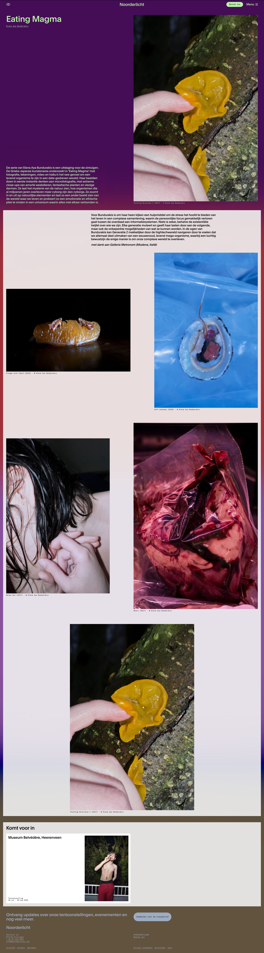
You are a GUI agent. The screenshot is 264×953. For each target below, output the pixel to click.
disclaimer (160, 948)
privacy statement (143, 948)
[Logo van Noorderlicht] (132, 4)
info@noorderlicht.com (17, 941)
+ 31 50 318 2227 (15, 939)
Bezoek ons (139, 937)
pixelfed (10, 948)
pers (170, 948)
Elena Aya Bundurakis (17, 26)
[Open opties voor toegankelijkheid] (8, 4)
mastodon (31, 948)
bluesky (21, 948)
